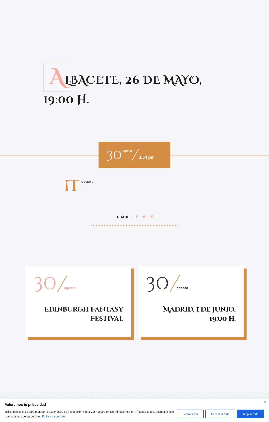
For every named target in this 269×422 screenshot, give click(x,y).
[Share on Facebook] (137, 217)
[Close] (265, 402)
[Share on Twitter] (144, 217)
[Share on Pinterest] (151, 217)
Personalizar (190, 414)
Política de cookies (53, 416)
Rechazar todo (220, 414)
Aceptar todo (250, 414)
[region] (134, 410)
